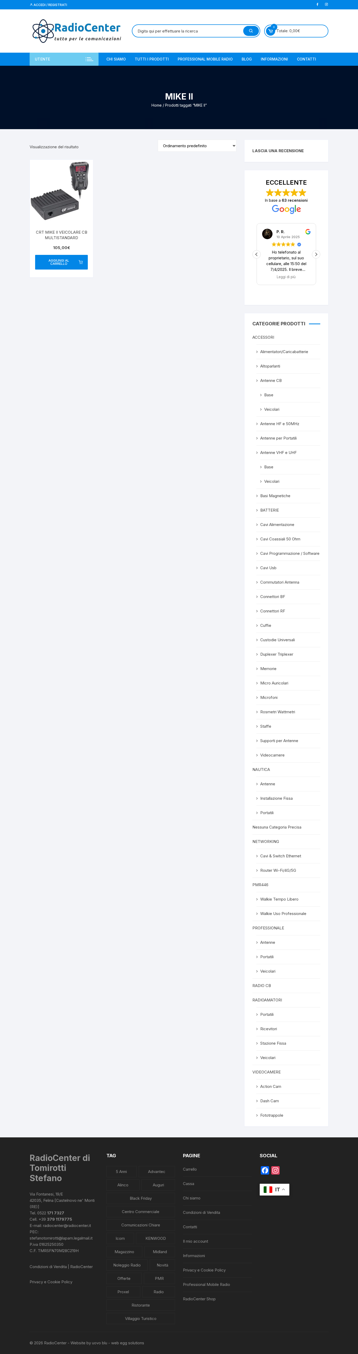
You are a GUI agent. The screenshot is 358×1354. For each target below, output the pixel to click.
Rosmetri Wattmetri (277, 711)
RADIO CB (261, 985)
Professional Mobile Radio (205, 59)
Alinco (122, 1184)
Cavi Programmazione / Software (289, 553)
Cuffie (265, 625)
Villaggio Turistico (140, 1318)
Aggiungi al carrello (58, 262)
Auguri (158, 1184)
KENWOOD (155, 1238)
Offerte (124, 1278)
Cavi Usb (268, 567)
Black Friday (141, 1198)
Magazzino (124, 1251)
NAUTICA (261, 769)
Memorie (268, 668)
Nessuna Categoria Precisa (276, 827)
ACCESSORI (263, 337)
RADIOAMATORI (267, 999)
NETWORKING (265, 841)
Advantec (156, 1171)
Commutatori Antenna (279, 582)
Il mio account (195, 1241)
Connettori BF (272, 596)
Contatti (306, 59)
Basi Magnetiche (275, 495)
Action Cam (270, 1086)
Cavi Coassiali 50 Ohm (280, 538)
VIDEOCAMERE (266, 1072)
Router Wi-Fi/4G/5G (278, 870)
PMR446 (260, 884)
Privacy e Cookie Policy (51, 1281)
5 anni (121, 1171)
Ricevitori (268, 1028)
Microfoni (269, 697)
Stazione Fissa (273, 1043)
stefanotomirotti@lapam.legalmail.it (61, 1238)
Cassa (188, 1183)
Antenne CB (271, 380)
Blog (247, 59)
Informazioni (274, 59)
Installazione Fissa (276, 798)
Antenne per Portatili (278, 438)
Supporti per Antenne (279, 740)
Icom (120, 1238)
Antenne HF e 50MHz (279, 423)
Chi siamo (116, 59)
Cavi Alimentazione (277, 524)
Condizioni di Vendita (201, 1212)
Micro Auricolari (274, 683)
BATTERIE (269, 510)
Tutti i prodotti (152, 59)
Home (156, 105)
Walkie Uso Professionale (283, 913)
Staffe (265, 726)
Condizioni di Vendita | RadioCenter (61, 1266)
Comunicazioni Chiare (140, 1225)
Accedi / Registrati (50, 5)
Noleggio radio (127, 1265)
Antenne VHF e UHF (278, 452)
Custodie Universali (277, 639)
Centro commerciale (140, 1211)
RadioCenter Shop (199, 1298)
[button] (316, 254)
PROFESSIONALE (268, 927)
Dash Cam (269, 1100)
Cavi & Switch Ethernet (280, 855)
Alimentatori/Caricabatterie (284, 351)
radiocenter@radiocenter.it (67, 1225)
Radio (159, 1291)
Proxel (123, 1291)
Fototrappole (271, 1115)
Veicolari (271, 409)
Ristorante (141, 1305)
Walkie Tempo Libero (279, 899)
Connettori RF (272, 611)
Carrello (190, 1169)
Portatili (267, 812)
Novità (162, 1265)
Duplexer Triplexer (276, 654)
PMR (159, 1278)
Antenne (267, 783)
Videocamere (272, 755)
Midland (160, 1251)
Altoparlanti (270, 366)
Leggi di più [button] (286, 277)
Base (268, 394)
